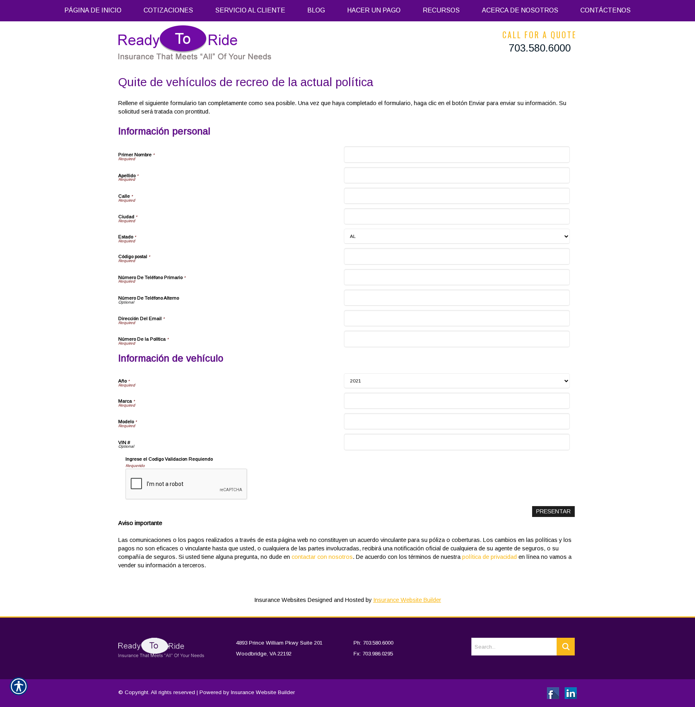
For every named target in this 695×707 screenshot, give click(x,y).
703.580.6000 (540, 48)
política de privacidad (489, 557)
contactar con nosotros (322, 557)
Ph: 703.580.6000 (373, 643)
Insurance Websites (280, 600)
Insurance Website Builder (407, 600)
